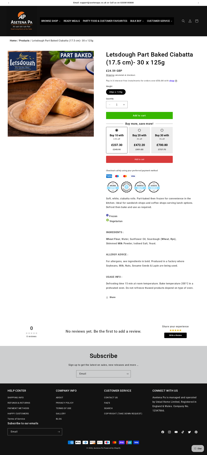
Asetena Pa (98, 448)
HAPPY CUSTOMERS (18, 413)
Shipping (110, 75)
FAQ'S (107, 403)
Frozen (113, 216)
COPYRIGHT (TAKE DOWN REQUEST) (123, 413)
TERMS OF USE (63, 408)
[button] (183, 21)
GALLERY (61, 413)
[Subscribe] (127, 373)
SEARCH (108, 408)
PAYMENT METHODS (18, 408)
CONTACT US (111, 397)
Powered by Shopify (112, 448)
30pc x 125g (115, 92)
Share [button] (113, 297)
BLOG (59, 419)
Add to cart (139, 159)
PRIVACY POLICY (65, 403)
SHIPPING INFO (16, 397)
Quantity (110, 99)
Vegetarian (116, 221)
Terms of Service (16, 419)
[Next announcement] (198, 3)
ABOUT (59, 397)
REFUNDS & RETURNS (19, 403)
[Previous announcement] (8, 3)
